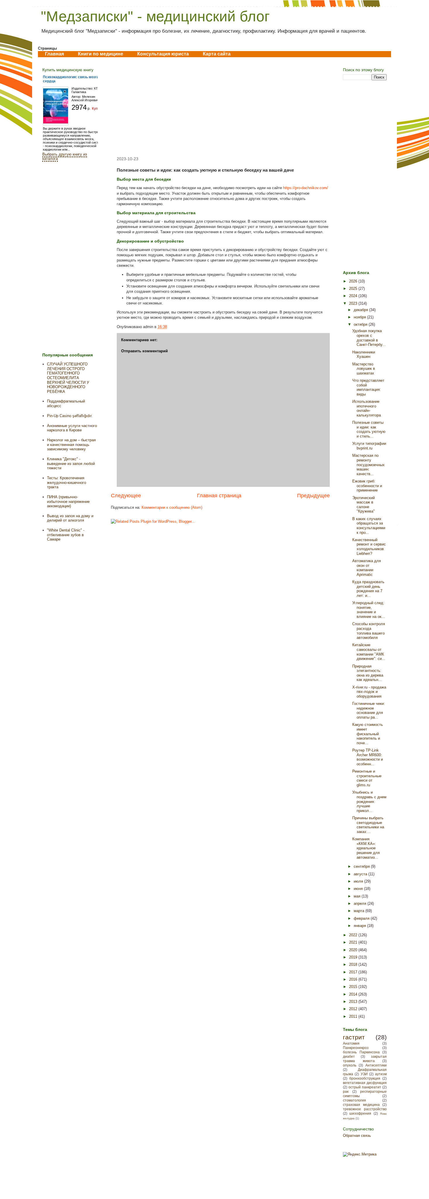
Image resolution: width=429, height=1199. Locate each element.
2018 (353, 964)
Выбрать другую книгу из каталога (64, 156)
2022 (353, 935)
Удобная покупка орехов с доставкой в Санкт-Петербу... (369, 338)
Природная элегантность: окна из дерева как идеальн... (367, 673)
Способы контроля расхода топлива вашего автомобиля (368, 631)
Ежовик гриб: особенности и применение (367, 485)
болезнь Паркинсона (361, 1052)
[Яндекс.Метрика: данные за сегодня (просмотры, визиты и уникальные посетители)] (359, 1154)
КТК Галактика (86, 90)
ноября (360, 317)
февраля (362, 918)
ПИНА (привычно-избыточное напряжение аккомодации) (68, 501)
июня (359, 888)
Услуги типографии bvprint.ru (369, 445)
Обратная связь (357, 1135)
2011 (353, 1016)
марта (359, 911)
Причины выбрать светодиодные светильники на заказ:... (368, 825)
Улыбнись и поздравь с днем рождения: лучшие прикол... (369, 801)
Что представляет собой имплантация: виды (368, 387)
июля (359, 881)
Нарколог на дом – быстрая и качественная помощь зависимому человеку (71, 444)
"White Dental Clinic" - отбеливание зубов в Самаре (65, 534)
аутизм (381, 1074)
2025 (353, 288)
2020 (353, 950)
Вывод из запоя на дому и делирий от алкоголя (70, 518)
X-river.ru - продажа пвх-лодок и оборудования (369, 691)
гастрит (354, 1037)
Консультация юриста (163, 53)
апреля (360, 903)
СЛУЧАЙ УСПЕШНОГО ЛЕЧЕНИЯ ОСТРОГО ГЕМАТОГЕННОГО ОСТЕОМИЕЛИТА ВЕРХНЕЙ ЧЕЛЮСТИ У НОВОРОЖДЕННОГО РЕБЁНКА (68, 378)
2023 (353, 303)
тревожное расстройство (365, 1109)
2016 (353, 979)
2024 (353, 296)
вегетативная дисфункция (365, 1083)
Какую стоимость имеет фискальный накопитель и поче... (367, 733)
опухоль (349, 1065)
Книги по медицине (100, 53)
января (360, 925)
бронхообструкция (364, 1078)
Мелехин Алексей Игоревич (85, 98)
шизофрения (360, 1113)
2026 (353, 281)
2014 (353, 994)
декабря (361, 310)
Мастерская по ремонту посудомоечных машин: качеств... (368, 464)
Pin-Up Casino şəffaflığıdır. (70, 416)
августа (361, 874)
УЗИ (364, 1074)
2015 (353, 986)
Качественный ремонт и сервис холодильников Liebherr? (369, 547)
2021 (353, 942)
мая (358, 896)
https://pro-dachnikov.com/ (305, 188)
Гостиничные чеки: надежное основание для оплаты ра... (368, 710)
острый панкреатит (364, 1087)
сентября (362, 866)
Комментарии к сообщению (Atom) (172, 507)
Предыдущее (313, 496)
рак (345, 1091)
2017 (353, 972)
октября (361, 324)
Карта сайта (217, 53)
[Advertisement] (220, 107)
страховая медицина (361, 1104)
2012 (353, 1009)
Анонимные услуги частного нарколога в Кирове (72, 428)
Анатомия (351, 1043)
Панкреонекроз (356, 1048)
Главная (54, 53)
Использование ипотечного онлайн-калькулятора (366, 408)
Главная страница (219, 496)
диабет (349, 1056)
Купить (97, 109)
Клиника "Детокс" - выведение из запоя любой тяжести (71, 463)
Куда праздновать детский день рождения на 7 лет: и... (368, 589)
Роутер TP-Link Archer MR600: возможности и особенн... (367, 757)
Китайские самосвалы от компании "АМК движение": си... (368, 652)
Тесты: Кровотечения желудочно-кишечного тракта (66, 482)
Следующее (126, 496)
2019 (353, 957)
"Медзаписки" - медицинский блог (155, 16)
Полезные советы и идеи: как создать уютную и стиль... (369, 429)
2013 (353, 1001)
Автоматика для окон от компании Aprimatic (366, 568)
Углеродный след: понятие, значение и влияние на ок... (368, 610)
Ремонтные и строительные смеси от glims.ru (366, 778)
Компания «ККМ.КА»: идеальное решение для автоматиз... (366, 848)
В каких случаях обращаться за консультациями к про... (368, 526)
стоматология (354, 1100)
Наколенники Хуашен (363, 354)
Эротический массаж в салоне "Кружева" (363, 505)
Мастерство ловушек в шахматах (363, 368)
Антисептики (376, 1065)
